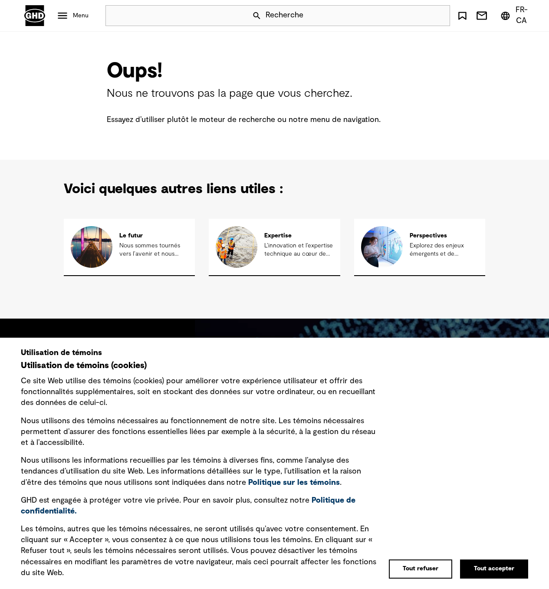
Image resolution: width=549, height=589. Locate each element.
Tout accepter (494, 569)
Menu (81, 16)
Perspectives (428, 236)
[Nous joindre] (481, 15)
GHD (34, 15)
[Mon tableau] (462, 15)
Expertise (278, 236)
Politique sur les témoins (294, 483)
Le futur (131, 236)
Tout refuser (420, 569)
